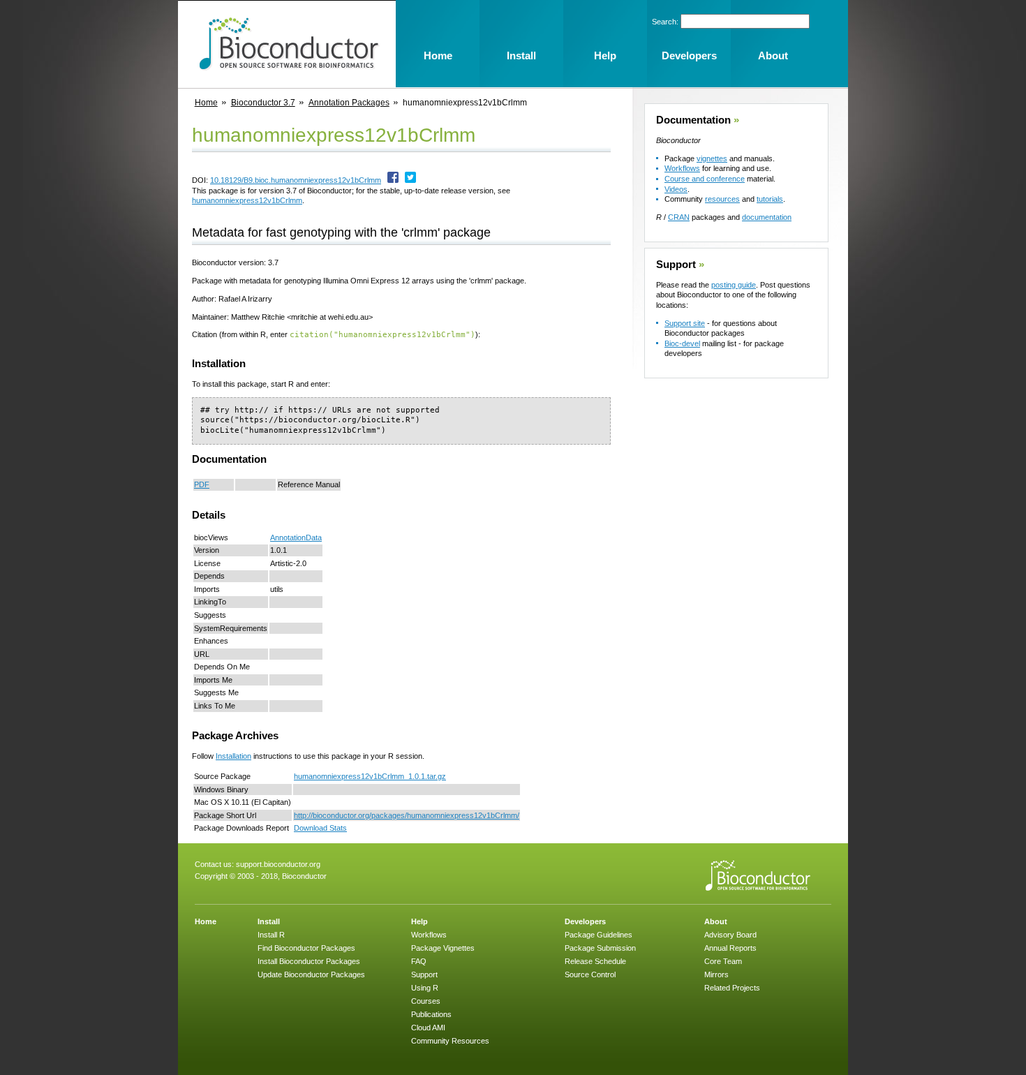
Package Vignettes (443, 948)
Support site (684, 323)
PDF (201, 484)
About (715, 921)
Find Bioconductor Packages (306, 948)
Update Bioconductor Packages (311, 974)
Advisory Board (730, 935)
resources (722, 199)
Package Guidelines (598, 935)
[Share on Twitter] (410, 180)
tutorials (770, 199)
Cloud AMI (428, 1027)
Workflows (682, 168)
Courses (425, 1001)
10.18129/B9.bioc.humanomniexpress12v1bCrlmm (295, 180)
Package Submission (600, 948)
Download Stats (320, 828)
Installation (233, 756)
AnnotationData (296, 537)
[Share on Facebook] (393, 180)
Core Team (723, 961)
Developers (585, 921)
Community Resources (450, 1041)
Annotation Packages (348, 103)
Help (419, 921)
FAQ (418, 961)
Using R (424, 988)
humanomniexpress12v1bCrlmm (247, 200)
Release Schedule (595, 961)
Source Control (590, 974)
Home (206, 103)
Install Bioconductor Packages (309, 961)
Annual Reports (730, 948)
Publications (431, 1014)
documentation (766, 217)
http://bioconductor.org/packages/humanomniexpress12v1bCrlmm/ (406, 815)
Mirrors (716, 974)
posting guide (733, 285)
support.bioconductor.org (278, 864)
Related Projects (732, 988)
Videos (675, 189)
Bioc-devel (682, 343)
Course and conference (704, 179)
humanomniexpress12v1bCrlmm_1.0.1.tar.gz (370, 776)
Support (676, 264)
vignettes (712, 158)
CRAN (679, 217)
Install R (271, 935)
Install (269, 921)
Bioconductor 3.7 (263, 103)
